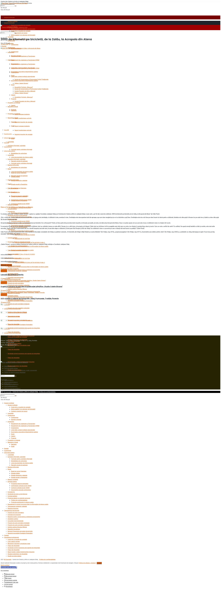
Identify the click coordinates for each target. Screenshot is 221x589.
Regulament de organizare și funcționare (23, 56)
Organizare (11, 52)
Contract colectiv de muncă (19, 411)
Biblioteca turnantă (9, 366)
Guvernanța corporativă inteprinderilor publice (24, 72)
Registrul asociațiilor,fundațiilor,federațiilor (20, 533)
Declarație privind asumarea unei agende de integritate (24, 354)
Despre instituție (9, 17)
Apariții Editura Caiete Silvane (17, 362)
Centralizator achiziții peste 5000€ (21, 486)
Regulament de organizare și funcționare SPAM (25, 60)
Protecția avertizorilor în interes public (22, 250)
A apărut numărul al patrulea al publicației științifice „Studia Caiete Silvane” (32, 286)
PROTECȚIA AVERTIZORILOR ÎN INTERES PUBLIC (30, 263)
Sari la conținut (5, 565)
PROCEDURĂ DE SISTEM (22, 239)
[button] (9, 567)
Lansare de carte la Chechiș (12, 275)
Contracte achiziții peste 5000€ (20, 204)
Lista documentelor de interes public (22, 157)
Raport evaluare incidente (22, 114)
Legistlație (11, 142)
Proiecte (13, 99)
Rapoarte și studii (13, 118)
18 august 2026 (5, 302)
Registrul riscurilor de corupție (23, 122)
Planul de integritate (14, 546)
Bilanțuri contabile (13, 205)
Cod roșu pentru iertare (11, 368)
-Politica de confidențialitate (47, 392)
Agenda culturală (16, 56)
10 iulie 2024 (4, 44)
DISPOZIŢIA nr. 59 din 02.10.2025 (25, 254)
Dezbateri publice (13, 296)
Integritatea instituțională (11, 537)
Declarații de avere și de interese (17, 494)
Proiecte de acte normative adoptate (18, 525)
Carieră (13, 105)
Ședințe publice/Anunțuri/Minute (17, 527)
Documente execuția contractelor (21, 490)
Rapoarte (13, 122)
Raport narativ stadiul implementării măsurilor (21, 552)
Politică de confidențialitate (19, 246)
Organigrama (15, 72)
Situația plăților (15, 192)
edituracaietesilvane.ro (11, 382)
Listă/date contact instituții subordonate (23, 77)
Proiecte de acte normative (16, 283)
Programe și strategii (14, 103)
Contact (6, 535)
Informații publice (9, 151)
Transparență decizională (12, 279)
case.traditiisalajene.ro (10, 386)
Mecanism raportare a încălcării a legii (19, 345)
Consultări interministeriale (15, 278)
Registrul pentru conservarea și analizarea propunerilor (24, 517)
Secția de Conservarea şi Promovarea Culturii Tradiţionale (31, 89)
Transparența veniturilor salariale (17, 271)
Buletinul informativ (13, 180)
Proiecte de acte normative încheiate (18, 523)
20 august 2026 (5, 290)
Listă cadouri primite (14, 542)
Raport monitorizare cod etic (23, 118)
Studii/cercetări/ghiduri (14, 556)
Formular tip (11, 230)
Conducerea (14, 45)
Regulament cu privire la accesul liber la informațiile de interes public (28, 246)
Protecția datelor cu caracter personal (19, 242)
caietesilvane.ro (8, 380)
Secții (12, 85)
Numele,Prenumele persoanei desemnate (20, 297)
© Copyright (7, 392)
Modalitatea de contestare (19, 153)
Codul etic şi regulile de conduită (20, 31)
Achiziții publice (12, 209)
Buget (9, 184)
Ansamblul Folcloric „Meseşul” (24, 97)
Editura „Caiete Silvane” (21, 83)
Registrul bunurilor (13, 509)
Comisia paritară (12, 238)
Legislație (10, 37)
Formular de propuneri (14, 515)
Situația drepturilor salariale (19, 181)
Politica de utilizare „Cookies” (87, 563)
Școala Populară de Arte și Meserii (25, 101)
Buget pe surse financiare (18, 188)
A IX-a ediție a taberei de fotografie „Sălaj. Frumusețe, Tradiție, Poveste (30, 298)
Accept (99, 563)
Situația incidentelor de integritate (17, 366)
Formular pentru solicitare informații (21, 150)
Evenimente (8, 134)
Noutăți (6, 130)
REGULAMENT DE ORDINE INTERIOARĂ (23, 35)
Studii (12, 126)
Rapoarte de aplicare (14, 529)
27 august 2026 (5, 278)
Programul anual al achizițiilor (19, 484)
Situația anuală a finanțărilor (19, 184)
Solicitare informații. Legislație (16, 146)
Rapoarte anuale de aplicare (19, 161)
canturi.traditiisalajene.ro (11, 384)
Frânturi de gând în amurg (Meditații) (14, 372)
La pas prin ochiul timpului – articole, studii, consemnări (20, 370)
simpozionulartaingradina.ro (12, 388)
